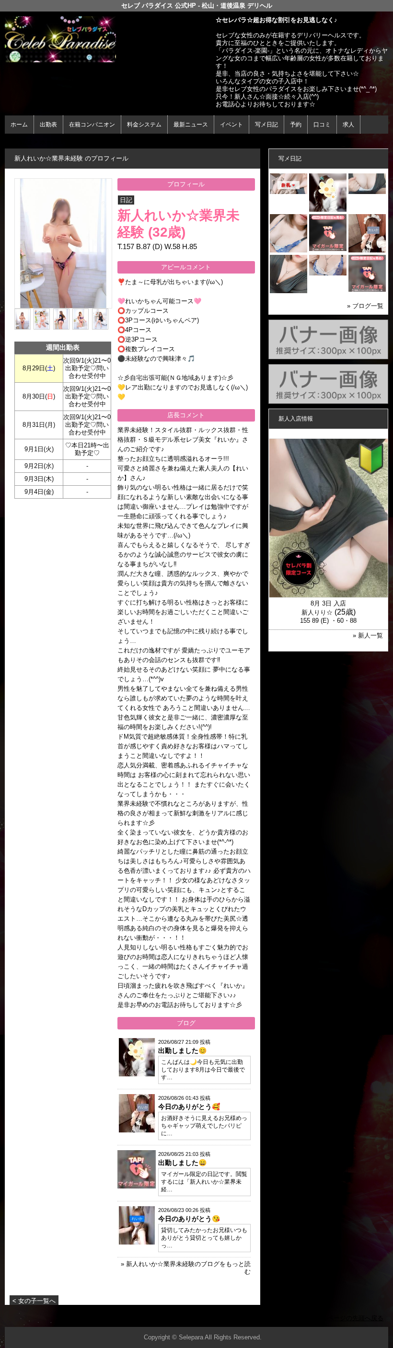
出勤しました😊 (182, 1050)
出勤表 (48, 124)
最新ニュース (190, 124)
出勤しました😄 (182, 1162)
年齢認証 (19, 142)
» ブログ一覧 (365, 305)
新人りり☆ (317, 612)
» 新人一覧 (368, 635)
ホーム (19, 124)
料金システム (144, 124)
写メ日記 (266, 124)
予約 (295, 124)
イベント (231, 124)
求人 (348, 124)
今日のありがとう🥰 (189, 1106)
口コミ (322, 124)
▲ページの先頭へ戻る (352, 1318)
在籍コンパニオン (92, 124)
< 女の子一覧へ (34, 1300)
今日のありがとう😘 (189, 1218)
